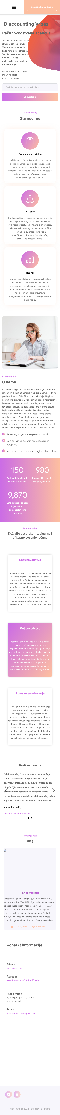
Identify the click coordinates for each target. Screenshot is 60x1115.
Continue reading (44, 920)
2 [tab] (31, 818)
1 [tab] (28, 818)
